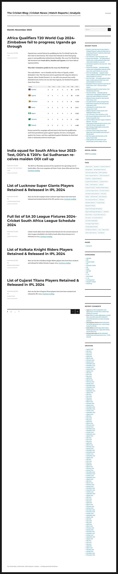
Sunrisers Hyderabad (91, 220)
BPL (87, 260)
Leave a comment (12, 58)
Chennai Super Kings (91, 172)
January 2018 (89, 530)
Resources (89, 246)
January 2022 (90, 448)
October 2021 (89, 454)
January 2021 (89, 470)
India (8, 170)
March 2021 (89, 466)
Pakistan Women (90, 202)
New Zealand (103, 196)
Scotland (106, 211)
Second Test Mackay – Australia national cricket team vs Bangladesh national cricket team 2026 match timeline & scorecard (98, 69)
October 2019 (90, 492)
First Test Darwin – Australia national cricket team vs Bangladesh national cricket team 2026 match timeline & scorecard (98, 94)
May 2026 (89, 354)
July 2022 (88, 437)
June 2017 (89, 542)
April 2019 (89, 502)
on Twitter (93, 154)
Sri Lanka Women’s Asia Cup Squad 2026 (97, 102)
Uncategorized (90, 280)
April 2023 (89, 421)
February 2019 (90, 506)
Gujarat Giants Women (92, 181)
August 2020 (89, 479)
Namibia (103, 193)
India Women (94, 184)
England (88, 178)
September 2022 (90, 434)
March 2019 (89, 504)
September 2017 (90, 537)
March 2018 (89, 526)
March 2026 (89, 358)
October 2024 (90, 389)
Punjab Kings (100, 202)
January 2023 (89, 427)
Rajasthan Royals (90, 205)
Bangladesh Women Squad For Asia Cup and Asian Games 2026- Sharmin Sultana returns (98, 85)
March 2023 (89, 423)
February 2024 (90, 403)
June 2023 (89, 418)
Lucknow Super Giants (13, 201)
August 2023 (89, 414)
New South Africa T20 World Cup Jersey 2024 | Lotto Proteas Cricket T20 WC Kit (97, 324)
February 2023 (90, 425)
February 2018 (90, 528)
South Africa (89, 214)
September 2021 (90, 456)
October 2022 (90, 432)
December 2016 (90, 553)
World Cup (89, 283)
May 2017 (88, 544)
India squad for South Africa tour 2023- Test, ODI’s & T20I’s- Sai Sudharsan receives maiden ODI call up (42, 154)
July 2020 (88, 481)
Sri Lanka (88, 217)
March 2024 (89, 401)
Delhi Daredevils (104, 175)
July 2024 (88, 394)
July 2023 (88, 416)
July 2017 (88, 540)
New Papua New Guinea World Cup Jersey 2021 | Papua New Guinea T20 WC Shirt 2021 (98, 329)
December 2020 (90, 472)
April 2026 (89, 356)
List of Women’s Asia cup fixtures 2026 (97, 114)
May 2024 (89, 398)
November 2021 (90, 452)
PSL (87, 273)
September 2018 (90, 515)
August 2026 (89, 349)
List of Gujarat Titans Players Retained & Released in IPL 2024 (43, 282)
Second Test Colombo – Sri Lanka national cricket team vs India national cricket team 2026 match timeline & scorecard (98, 60)
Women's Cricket (91, 282)
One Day (9, 168)
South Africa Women (99, 214)
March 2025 (89, 380)
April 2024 (89, 400)
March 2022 (89, 445)
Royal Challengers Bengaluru (94, 211)
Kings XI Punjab (90, 187)
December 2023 (90, 407)
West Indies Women (91, 232)
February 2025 (90, 382)
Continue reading (34, 171)
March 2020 (89, 483)
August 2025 (89, 371)
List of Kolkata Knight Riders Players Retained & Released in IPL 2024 (40, 251)
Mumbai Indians (104, 190)
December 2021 (90, 450)
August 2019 (89, 495)
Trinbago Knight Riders (92, 223)
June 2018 (89, 520)
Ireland (101, 184)
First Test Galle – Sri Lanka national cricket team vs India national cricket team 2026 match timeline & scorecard (98, 80)
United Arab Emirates (92, 226)
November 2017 (90, 533)
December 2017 (90, 531)
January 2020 (90, 486)
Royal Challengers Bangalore (94, 208)
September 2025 (90, 369)
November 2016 (90, 555)
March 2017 (89, 548)
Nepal (87, 196)
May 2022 (89, 441)
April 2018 (89, 524)
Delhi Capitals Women (92, 175)
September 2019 (90, 493)
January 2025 (90, 383)
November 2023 (90, 409)
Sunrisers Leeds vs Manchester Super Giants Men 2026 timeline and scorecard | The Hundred (97, 132)
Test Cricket (19, 168)
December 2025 (90, 364)
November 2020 (90, 474)
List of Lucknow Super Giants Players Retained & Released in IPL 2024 (40, 187)
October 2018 (89, 513)
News (87, 269)
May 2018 (88, 522)
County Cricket (90, 262)
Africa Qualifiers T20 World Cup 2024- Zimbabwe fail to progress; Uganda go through (41, 42)
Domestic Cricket (91, 265)
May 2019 (89, 501)
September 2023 (90, 412)
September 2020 (90, 477)
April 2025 (89, 378)
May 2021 (88, 463)
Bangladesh (89, 169)
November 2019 (90, 490)
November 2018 (90, 511)
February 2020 (90, 484)
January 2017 (89, 551)
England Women (97, 178)
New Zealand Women (92, 199)
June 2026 (89, 353)
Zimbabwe (101, 232)
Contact (108, 13)
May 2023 (89, 419)
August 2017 (89, 539)
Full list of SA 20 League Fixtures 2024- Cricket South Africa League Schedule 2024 (42, 220)
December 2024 (90, 385)
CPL (87, 263)
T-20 (8, 55)
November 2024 (90, 387)
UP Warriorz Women (91, 229)
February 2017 (90, 549)
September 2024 (90, 391)
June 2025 (89, 374)
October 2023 (90, 410)
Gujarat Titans (11, 296)
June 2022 (89, 439)
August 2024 (89, 392)
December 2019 (90, 488)
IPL (8, 199)
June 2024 (89, 396)
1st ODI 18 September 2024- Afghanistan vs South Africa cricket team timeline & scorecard (97, 311)
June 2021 (89, 461)
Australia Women (105, 166)
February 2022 (90, 447)
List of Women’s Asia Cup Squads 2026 (97, 56)
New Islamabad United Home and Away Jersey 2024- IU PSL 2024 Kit (98, 335)
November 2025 (90, 365)
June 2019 (89, 499)
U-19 (87, 278)
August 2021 (89, 457)
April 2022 (89, 443)
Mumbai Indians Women (93, 193)
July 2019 (88, 497)
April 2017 (89, 546)
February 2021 (90, 468)
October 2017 (89, 535)
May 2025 (89, 376)
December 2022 (90, 428)
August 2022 (89, 436)
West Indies (105, 229)
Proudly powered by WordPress (49, 566)
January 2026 (90, 362)
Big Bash (88, 258)
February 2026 (90, 360)
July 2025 (88, 373)
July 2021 (88, 459)
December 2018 (90, 510)
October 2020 (90, 475)
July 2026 (88, 351)
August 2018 (89, 517)
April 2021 (89, 465)
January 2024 (90, 405)
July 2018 (88, 519)
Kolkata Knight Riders (13, 265)
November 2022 (90, 430)
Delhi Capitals (103, 172)
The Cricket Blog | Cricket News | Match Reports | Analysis (43, 12)
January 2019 (89, 508)
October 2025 (90, 367)
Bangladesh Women (100, 169)
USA (99, 229)
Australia (96, 166)
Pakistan (101, 199)
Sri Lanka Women (97, 217)
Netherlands (94, 196)
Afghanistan (89, 166)
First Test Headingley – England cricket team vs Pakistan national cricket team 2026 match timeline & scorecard (98, 74)
